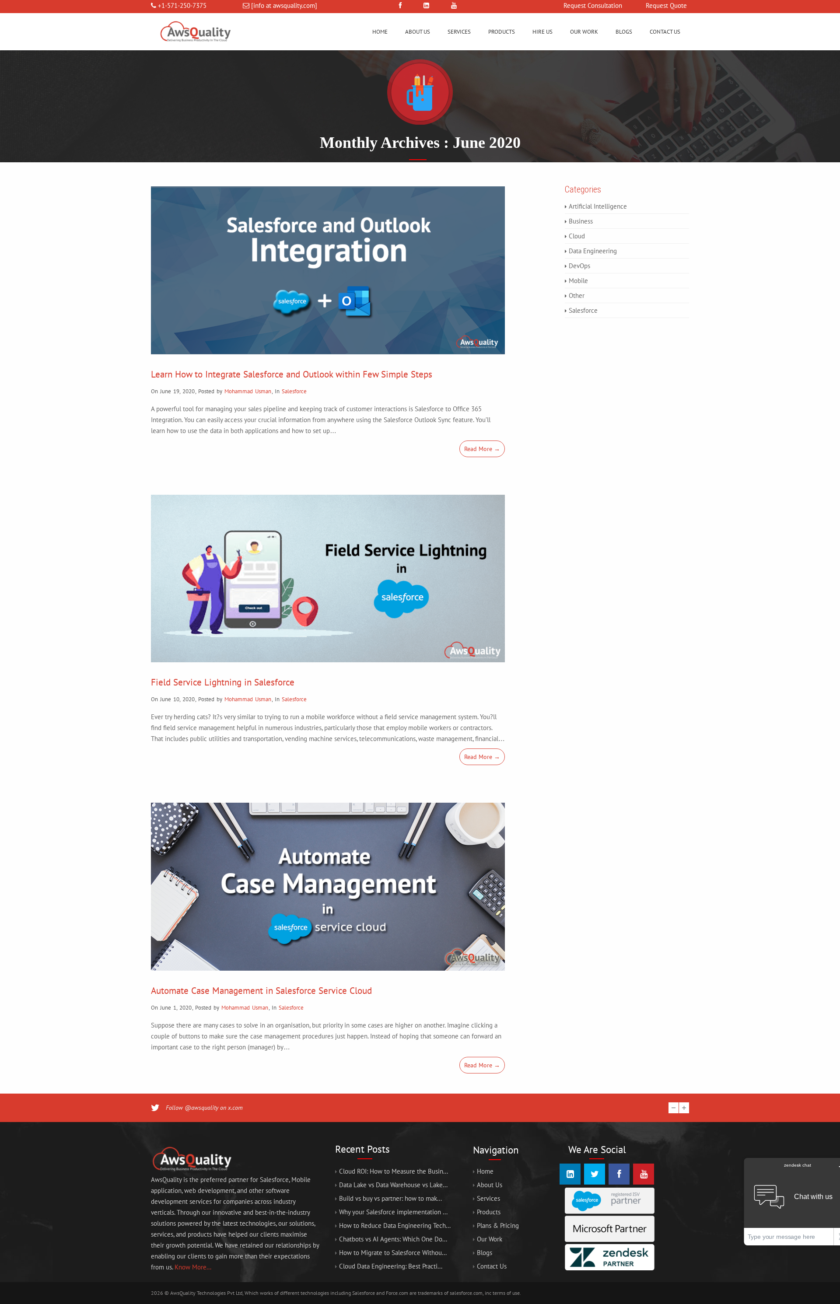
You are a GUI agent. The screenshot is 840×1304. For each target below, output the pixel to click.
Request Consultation (593, 5)
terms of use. (507, 1293)
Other (576, 295)
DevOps (579, 266)
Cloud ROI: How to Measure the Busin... (393, 1171)
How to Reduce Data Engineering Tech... (395, 1225)
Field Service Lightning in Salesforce (222, 682)
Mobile (578, 280)
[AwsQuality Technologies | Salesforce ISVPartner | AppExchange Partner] (194, 48)
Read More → (482, 449)
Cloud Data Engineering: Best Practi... (390, 1266)
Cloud (577, 236)
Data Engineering (593, 251)
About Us (417, 31)
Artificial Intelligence (598, 206)
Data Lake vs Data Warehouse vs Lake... (393, 1185)
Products (501, 31)
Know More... (193, 1267)
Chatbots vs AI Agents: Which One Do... (393, 1239)
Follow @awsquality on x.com (204, 1108)
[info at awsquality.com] (284, 5)
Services (459, 31)
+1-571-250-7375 (182, 5)
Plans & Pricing (498, 1225)
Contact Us (665, 31)
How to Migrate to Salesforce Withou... (393, 1252)
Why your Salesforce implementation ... (393, 1212)
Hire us (542, 31)
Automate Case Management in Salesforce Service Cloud (261, 990)
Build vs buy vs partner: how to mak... (390, 1198)
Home (380, 31)
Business (581, 221)
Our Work (584, 31)
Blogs (624, 31)
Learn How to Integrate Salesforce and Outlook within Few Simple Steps (291, 374)
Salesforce (294, 391)
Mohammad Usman (247, 391)
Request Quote (666, 5)
